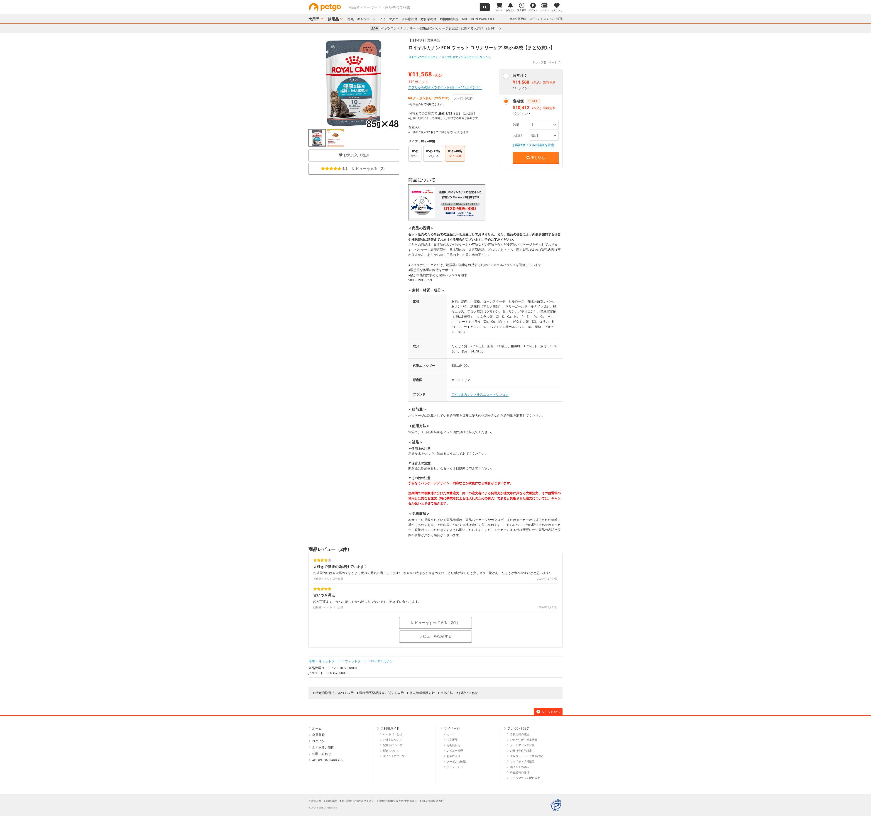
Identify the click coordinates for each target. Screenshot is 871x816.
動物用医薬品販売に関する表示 (381, 692)
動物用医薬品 (449, 19)
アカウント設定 (518, 728)
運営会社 (316, 801)
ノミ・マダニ (388, 19)
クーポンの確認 (456, 761)
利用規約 (331, 801)
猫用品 (333, 18)
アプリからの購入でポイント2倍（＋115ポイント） (445, 87)
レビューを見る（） (364, 168)
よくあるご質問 (553, 19)
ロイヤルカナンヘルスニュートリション (480, 394)
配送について (391, 750)
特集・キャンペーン (361, 19)
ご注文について (392, 740)
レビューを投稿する (435, 636)
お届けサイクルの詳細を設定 (533, 145)
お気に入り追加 (356, 154)
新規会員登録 (517, 19)
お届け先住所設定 (521, 750)
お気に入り (453, 756)
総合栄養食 (428, 19)
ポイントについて (394, 756)
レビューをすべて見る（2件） (435, 622)
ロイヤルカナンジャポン (423, 57)
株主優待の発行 (519, 772)
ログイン (534, 19)
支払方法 (446, 692)
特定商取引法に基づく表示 (335, 692)
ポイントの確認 (519, 767)
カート (451, 734)
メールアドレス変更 (522, 745)
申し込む (537, 157)
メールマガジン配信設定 (525, 778)
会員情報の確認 (519, 734)
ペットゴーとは (392, 734)
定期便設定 (453, 745)
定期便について (392, 745)
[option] (317, 138)
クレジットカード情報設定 (526, 756)
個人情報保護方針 (422, 692)
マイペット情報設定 (522, 761)
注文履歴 (452, 740)
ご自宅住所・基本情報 (523, 740)
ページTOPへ (550, 712)
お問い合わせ (468, 692)
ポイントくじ (455, 767)
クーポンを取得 (463, 98)
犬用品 (313, 18)
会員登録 (318, 735)
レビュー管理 (455, 750)
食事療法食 (409, 19)
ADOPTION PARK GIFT (478, 19)
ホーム (317, 728)
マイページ (452, 728)
